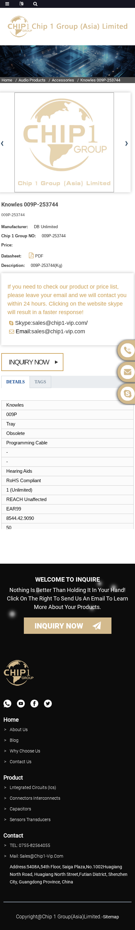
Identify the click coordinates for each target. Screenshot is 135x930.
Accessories (63, 80)
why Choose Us (25, 750)
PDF (39, 256)
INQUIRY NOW (59, 626)
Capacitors (20, 808)
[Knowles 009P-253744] (64, 142)
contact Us (20, 761)
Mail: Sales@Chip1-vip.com (36, 856)
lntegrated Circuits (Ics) (33, 787)
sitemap (111, 916)
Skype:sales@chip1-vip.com (50, 323)
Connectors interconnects (35, 798)
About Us (19, 729)
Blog (14, 740)
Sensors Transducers (30, 819)
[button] (126, 144)
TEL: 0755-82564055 (30, 845)
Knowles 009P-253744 (100, 80)
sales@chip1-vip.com (58, 331)
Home (7, 80)
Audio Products (32, 80)
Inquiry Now (29, 362)
